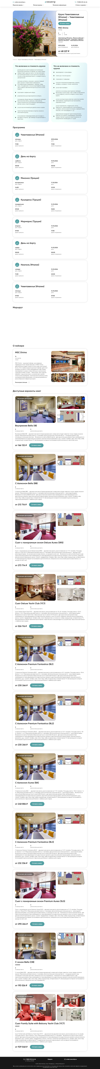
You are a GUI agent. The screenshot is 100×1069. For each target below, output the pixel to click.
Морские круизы (18, 5)
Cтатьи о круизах (81, 5)
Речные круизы (37, 5)
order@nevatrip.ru (20, 2)
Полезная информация (59, 5)
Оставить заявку (65, 23)
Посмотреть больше (21, 382)
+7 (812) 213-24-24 (82, 2)
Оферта (50, 1059)
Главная (15, 59)
